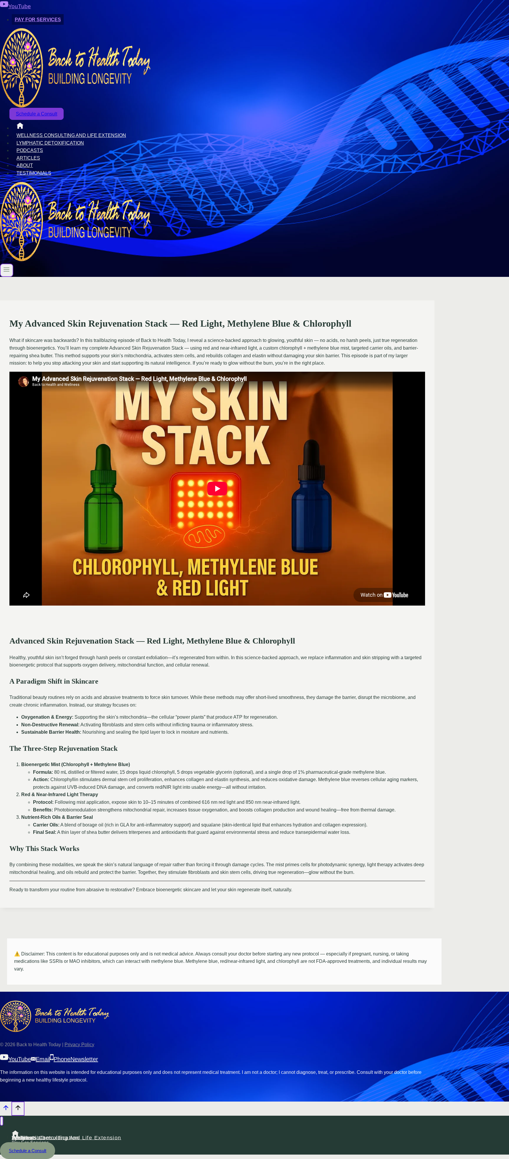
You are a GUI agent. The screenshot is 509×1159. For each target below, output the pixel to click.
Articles (28, 158)
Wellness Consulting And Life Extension (71, 135)
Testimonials (33, 173)
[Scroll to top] (5, 1109)
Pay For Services (38, 19)
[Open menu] (6, 270)
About (24, 165)
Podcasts (29, 150)
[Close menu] (1, 1121)
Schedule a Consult (36, 113)
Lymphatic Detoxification (50, 143)
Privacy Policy (79, 1044)
